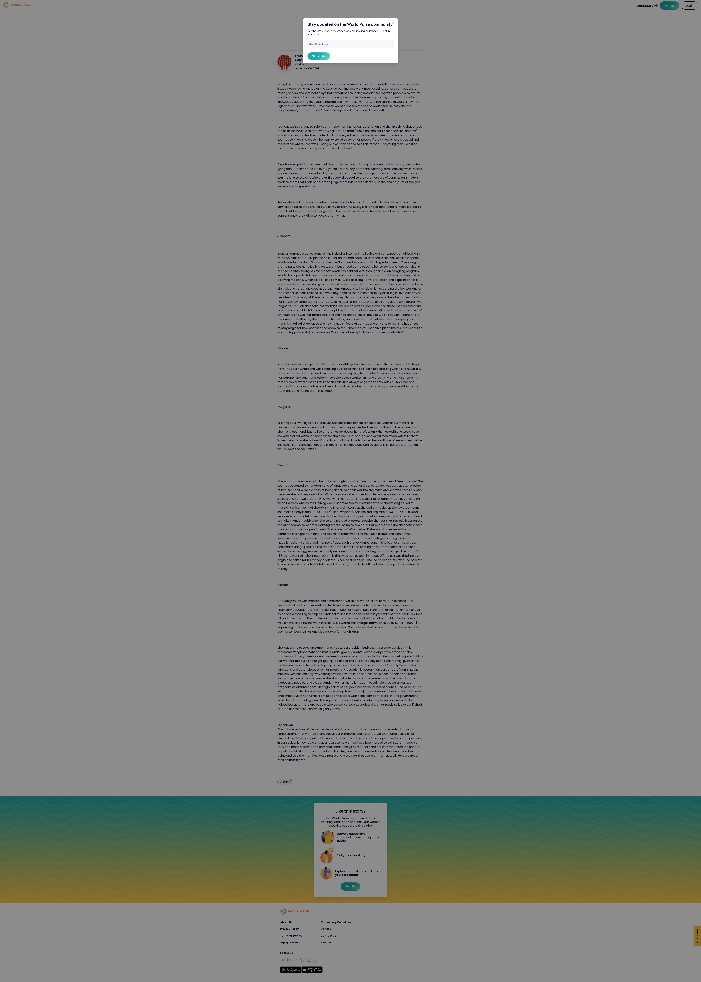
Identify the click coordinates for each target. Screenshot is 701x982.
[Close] (393, 23)
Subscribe (318, 56)
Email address (319, 44)
